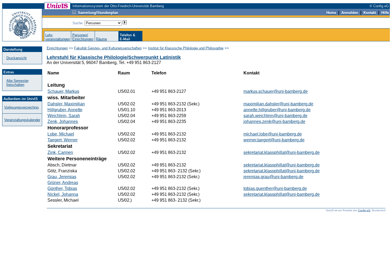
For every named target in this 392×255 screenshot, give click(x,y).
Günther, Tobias (62, 188)
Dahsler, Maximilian (66, 104)
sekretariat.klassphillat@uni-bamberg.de (281, 152)
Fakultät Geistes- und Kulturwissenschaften (108, 48)
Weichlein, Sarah (63, 115)
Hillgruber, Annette (64, 109)
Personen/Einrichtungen (82, 37)
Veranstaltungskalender (22, 120)
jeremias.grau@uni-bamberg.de (273, 176)
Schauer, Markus (63, 91)
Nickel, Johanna (62, 194)
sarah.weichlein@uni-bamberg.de (275, 115)
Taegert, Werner (62, 140)
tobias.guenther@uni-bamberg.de (275, 188)
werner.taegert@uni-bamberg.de (274, 140)
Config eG (364, 210)
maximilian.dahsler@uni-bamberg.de (278, 104)
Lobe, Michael (60, 134)
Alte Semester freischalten (17, 83)
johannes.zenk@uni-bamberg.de (274, 121)
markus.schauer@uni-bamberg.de (275, 91)
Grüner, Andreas (62, 182)
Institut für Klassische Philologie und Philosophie (185, 48)
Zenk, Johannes (62, 121)
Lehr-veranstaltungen (57, 37)
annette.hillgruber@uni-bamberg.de (277, 109)
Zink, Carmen (60, 152)
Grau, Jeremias (61, 176)
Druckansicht (16, 58)
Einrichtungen (57, 48)
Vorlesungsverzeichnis (21, 107)
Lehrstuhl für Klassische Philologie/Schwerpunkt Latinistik (114, 57)
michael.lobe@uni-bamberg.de (272, 134)
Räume (101, 39)
